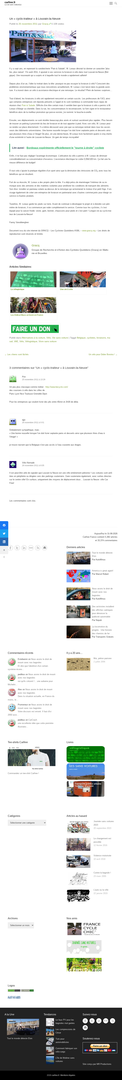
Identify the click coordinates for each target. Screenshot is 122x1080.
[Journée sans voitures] (84, 953)
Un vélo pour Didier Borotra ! (103, 354)
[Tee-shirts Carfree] (31, 770)
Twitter (17, 547)
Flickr (31, 547)
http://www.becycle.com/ (56, 387)
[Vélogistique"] (86, 762)
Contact (44, 547)
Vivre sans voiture (48, 341)
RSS (37, 547)
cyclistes (91, 337)
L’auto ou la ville (101, 890)
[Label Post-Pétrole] (14, 998)
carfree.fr (10, 2)
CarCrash (32, 720)
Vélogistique (31, 341)
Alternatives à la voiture (33, 337)
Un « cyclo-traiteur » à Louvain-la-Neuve (35, 18)
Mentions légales (67, 1075)
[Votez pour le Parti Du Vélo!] (84, 970)
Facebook (10, 547)
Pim (24, 377)
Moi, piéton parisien (103, 658)
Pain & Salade (28, 105)
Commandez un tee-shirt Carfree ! (23, 773)
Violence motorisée (102, 855)
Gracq (45, 24)
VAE (16, 341)
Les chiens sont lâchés (17, 354)
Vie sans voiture (60, 337)
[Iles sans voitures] (86, 779)
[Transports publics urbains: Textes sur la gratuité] (86, 796)
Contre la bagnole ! (102, 873)
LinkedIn (24, 547)
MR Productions (104, 1064)
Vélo (48, 337)
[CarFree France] (14, 991)
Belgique (81, 337)
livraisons (101, 337)
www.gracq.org (88, 230)
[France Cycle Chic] (84, 935)
